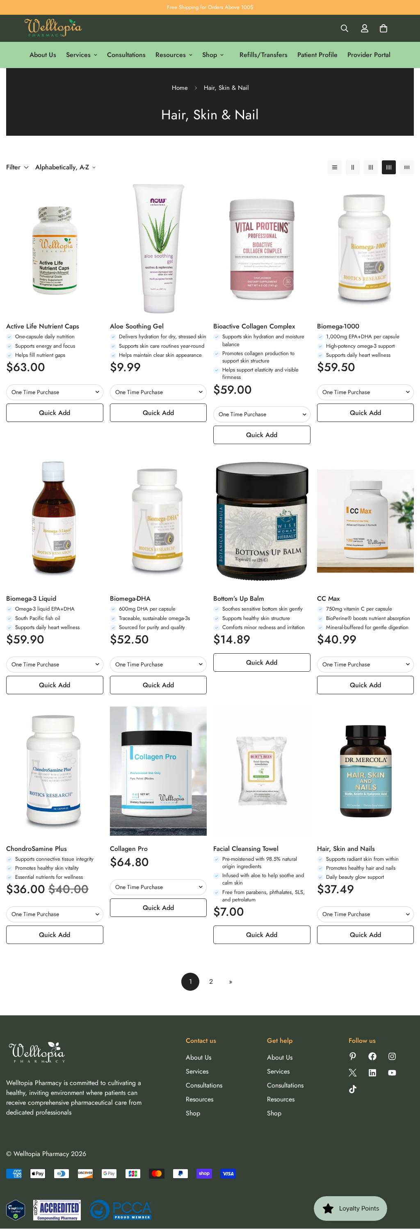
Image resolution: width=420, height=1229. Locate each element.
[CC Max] (365, 521)
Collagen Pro (129, 848)
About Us (43, 54)
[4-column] (389, 167)
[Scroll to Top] (404, 1184)
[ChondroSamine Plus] (54, 771)
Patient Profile (317, 54)
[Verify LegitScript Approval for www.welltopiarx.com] (15, 1210)
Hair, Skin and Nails (346, 848)
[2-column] (353, 167)
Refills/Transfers (264, 54)
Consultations (126, 54)
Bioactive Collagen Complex (254, 326)
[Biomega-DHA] (158, 521)
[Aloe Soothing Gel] (158, 248)
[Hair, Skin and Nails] (365, 771)
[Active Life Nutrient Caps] (54, 248)
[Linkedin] (372, 1073)
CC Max (328, 598)
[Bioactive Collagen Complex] (261, 248)
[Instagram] (392, 1056)
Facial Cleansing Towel (245, 848)
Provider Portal (368, 54)
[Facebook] (372, 1056)
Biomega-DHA (130, 598)
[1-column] (335, 167)
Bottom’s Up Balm (238, 598)
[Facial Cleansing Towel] (261, 771)
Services (78, 54)
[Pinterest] (353, 1056)
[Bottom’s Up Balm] (261, 521)
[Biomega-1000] (365, 248)
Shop (209, 54)
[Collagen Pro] (158, 771)
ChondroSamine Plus (36, 848)
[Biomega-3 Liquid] (54, 521)
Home (180, 87)
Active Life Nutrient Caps (42, 326)
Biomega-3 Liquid (31, 598)
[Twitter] (353, 1073)
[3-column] (371, 167)
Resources (170, 54)
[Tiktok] (353, 1089)
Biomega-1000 (338, 326)
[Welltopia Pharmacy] (53, 28)
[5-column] (407, 167)
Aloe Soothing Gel (137, 326)
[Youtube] (392, 1073)
